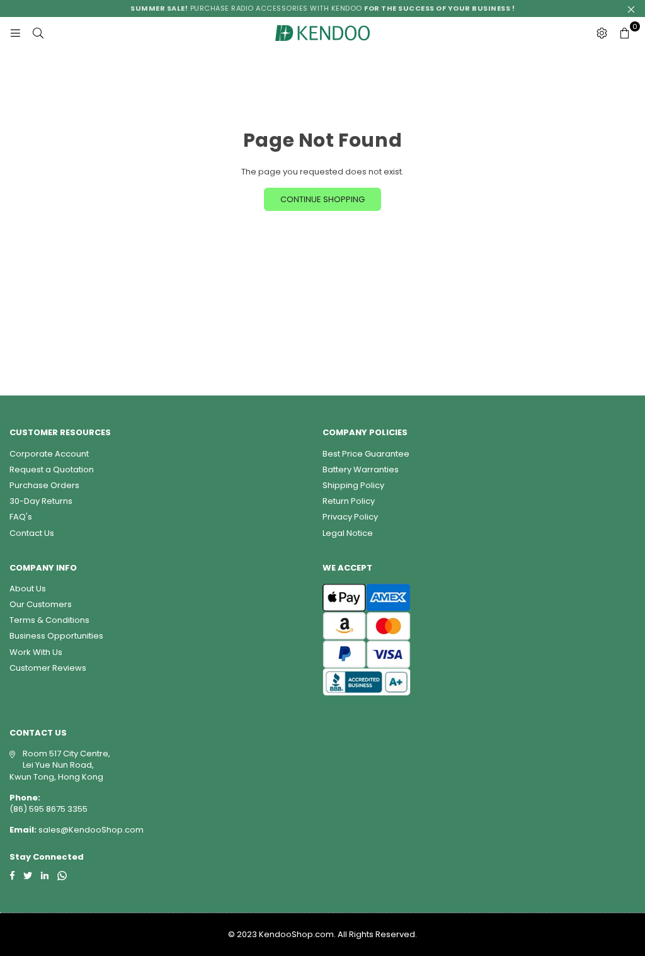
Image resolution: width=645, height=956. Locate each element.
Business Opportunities (56, 636)
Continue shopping (322, 199)
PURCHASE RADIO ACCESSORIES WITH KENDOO (322, 8)
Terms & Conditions (49, 620)
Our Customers (40, 604)
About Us (27, 589)
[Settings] (601, 32)
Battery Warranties (360, 469)
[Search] (37, 32)
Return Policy (348, 501)
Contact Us (31, 533)
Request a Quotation (51, 469)
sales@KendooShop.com (90, 830)
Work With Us (35, 652)
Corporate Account (49, 454)
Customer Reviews (47, 668)
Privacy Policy (350, 517)
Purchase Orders (44, 485)
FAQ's (20, 517)
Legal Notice (347, 533)
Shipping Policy (353, 485)
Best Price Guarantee (365, 454)
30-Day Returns (40, 501)
